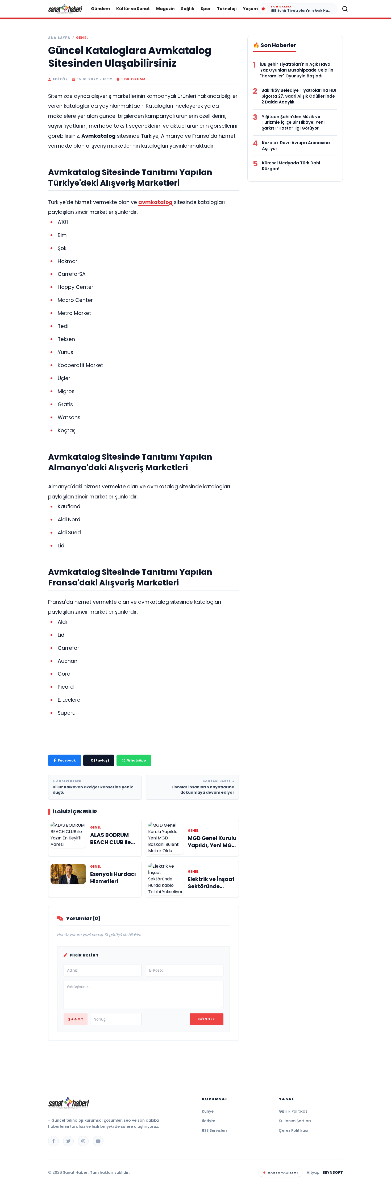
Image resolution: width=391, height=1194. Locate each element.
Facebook (67, 760)
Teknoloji (226, 8)
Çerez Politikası (293, 1130)
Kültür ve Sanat (133, 8)
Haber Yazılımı (283, 1172)
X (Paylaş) (100, 760)
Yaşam (250, 8)
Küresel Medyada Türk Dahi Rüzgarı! (291, 166)
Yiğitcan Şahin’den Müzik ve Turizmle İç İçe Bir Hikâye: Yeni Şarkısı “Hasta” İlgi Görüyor (293, 122)
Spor (206, 8)
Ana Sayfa (59, 38)
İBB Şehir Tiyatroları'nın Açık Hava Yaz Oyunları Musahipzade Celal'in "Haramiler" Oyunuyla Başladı (296, 70)
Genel (82, 38)
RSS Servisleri (214, 1130)
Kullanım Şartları (295, 1121)
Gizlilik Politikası (294, 1111)
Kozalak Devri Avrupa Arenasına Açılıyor (296, 145)
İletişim (208, 1121)
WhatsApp (136, 760)
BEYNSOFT (332, 1172)
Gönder (206, 1019)
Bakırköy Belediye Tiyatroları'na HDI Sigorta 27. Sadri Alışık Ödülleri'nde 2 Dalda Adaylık (298, 96)
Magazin (165, 8)
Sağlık (187, 8)
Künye (208, 1111)
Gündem (100, 8)
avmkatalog (155, 202)
